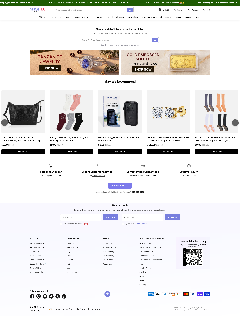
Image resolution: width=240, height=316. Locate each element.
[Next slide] (235, 122)
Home (142, 280)
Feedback (70, 268)
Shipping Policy (109, 247)
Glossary (143, 276)
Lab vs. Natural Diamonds (150, 247)
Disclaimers (108, 260)
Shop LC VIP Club (37, 260)
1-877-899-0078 (98, 175)
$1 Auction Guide (37, 243)
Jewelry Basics (145, 268)
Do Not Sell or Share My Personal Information (78, 308)
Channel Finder (36, 251)
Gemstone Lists (146, 243)
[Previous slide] (4, 122)
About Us (70, 243)
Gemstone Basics (147, 255)
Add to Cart (23, 151)
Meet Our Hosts (73, 247)
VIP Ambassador (37, 272)
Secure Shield (36, 268)
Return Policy (108, 255)
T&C (68, 264)
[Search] (130, 10)
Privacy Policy (108, 251)
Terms (137, 224)
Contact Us (107, 243)
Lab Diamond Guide (148, 251)
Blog (68, 251)
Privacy (145, 224)
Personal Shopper (37, 247)
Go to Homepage (120, 186)
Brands (143, 264)
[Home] (42, 10)
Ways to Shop (35, 255)
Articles (143, 272)
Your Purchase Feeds (75, 272)
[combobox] (91, 10)
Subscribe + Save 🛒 (38, 264)
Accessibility (108, 264)
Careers (69, 260)
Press (68, 255)
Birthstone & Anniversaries (151, 260)
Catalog (143, 284)
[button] (47, 238)
